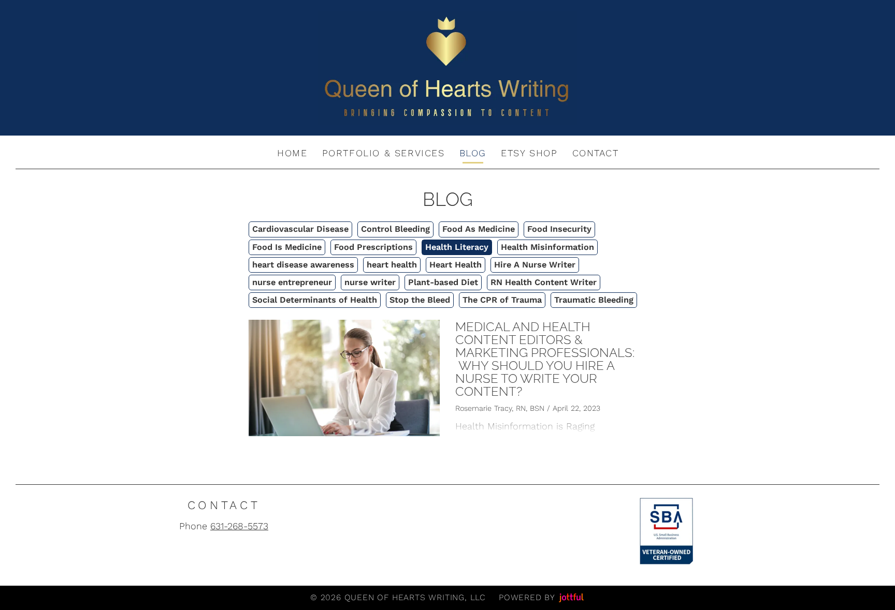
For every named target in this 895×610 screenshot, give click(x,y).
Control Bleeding (395, 229)
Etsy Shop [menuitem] (529, 152)
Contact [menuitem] (595, 152)
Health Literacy (456, 247)
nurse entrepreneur (292, 282)
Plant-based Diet (443, 282)
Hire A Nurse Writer (534, 265)
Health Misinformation (547, 247)
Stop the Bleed (419, 300)
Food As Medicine (478, 229)
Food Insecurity (559, 229)
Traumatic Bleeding (593, 300)
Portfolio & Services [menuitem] (383, 152)
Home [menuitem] (292, 152)
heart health (392, 265)
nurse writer (370, 282)
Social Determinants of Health (314, 300)
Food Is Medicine (287, 247)
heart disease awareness (303, 265)
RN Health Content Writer (543, 282)
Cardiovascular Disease (300, 229)
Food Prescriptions (373, 247)
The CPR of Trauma (502, 300)
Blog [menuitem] (472, 152)
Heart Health (455, 265)
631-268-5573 (239, 525)
